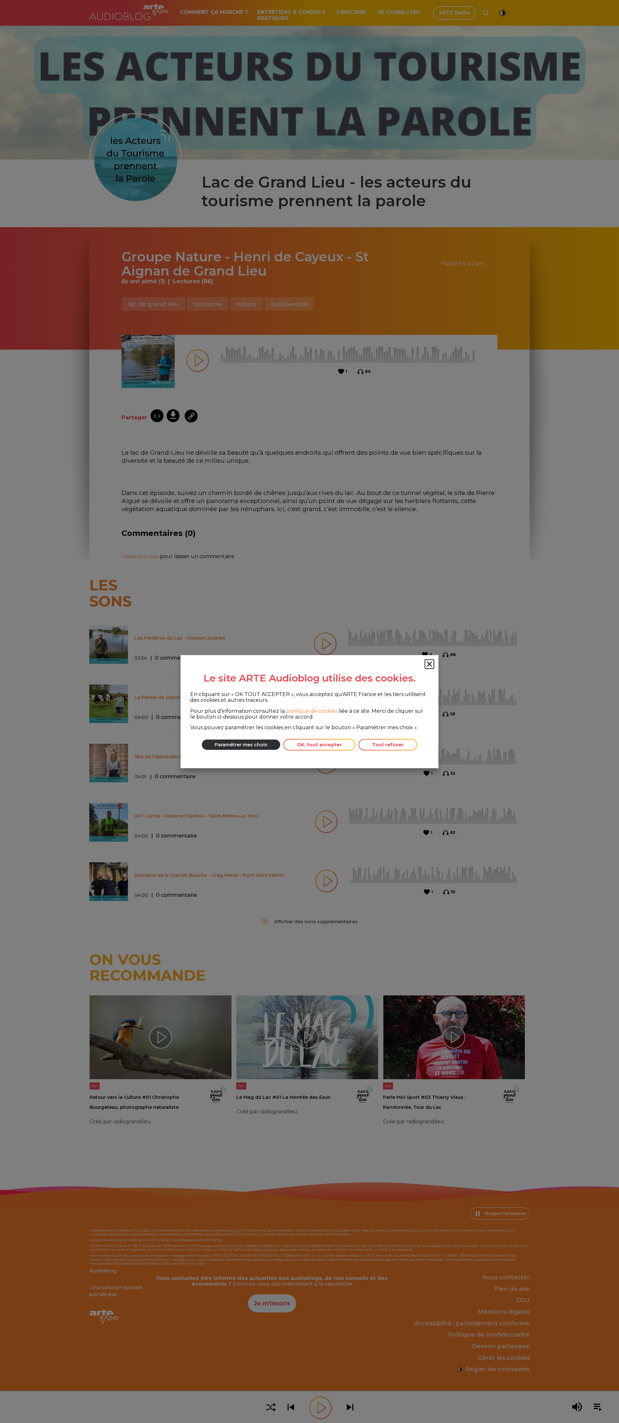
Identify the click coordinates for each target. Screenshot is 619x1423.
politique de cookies (312, 711)
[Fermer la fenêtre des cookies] (429, 664)
